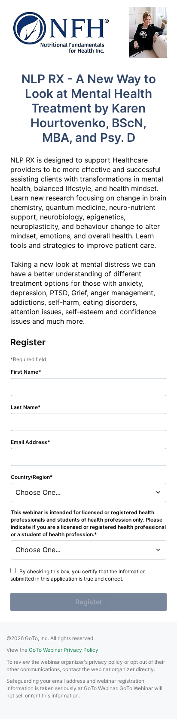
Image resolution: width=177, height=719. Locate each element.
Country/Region (30, 477)
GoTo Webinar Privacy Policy (63, 650)
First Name (24, 372)
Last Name (24, 407)
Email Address (29, 442)
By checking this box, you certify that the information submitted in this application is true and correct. (78, 575)
